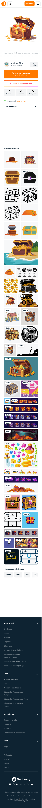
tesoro (8, 793)
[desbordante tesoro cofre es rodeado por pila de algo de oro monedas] (12, 158)
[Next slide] (33, 793)
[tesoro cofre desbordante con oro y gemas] (30, 399)
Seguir (34, 66)
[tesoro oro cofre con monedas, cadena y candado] (17, 568)
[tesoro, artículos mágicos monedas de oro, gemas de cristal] (20, 622)
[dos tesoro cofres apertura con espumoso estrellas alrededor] (12, 228)
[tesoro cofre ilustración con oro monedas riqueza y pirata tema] (12, 484)
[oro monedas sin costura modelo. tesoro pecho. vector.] (11, 384)
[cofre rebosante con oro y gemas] (12, 175)
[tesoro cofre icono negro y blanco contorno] (15, 370)
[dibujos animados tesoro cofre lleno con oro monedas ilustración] (12, 448)
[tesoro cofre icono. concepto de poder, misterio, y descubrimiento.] (12, 211)
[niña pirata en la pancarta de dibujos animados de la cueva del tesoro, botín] (15, 745)
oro (27, 793)
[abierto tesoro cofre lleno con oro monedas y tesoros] (20, 517)
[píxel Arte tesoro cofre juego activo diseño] (11, 711)
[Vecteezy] (3, 3)
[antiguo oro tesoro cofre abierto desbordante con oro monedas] (12, 193)
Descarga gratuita (21, 74)
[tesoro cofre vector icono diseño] (11, 759)
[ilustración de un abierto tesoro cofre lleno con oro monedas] (14, 415)
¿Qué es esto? (21, 101)
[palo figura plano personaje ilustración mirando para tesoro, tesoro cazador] (14, 499)
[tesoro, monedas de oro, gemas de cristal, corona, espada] (17, 646)
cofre (18, 793)
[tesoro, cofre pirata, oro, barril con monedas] (20, 662)
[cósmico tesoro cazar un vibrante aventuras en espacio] (12, 556)
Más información (11, 105)
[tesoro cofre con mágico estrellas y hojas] (12, 431)
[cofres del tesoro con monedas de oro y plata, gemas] (20, 723)
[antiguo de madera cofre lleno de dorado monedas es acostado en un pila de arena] (9, 358)
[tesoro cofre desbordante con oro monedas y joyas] (12, 281)
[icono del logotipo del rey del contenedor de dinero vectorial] (9, 733)
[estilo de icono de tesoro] (12, 694)
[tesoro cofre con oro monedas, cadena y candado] (20, 583)
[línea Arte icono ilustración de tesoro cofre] (12, 246)
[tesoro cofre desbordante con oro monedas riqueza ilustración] (13, 400)
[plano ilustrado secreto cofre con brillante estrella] (24, 551)
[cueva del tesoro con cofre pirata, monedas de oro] (20, 602)
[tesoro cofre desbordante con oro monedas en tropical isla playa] (20, 339)
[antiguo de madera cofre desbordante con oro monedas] (12, 299)
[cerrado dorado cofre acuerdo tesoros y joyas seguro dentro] (12, 317)
